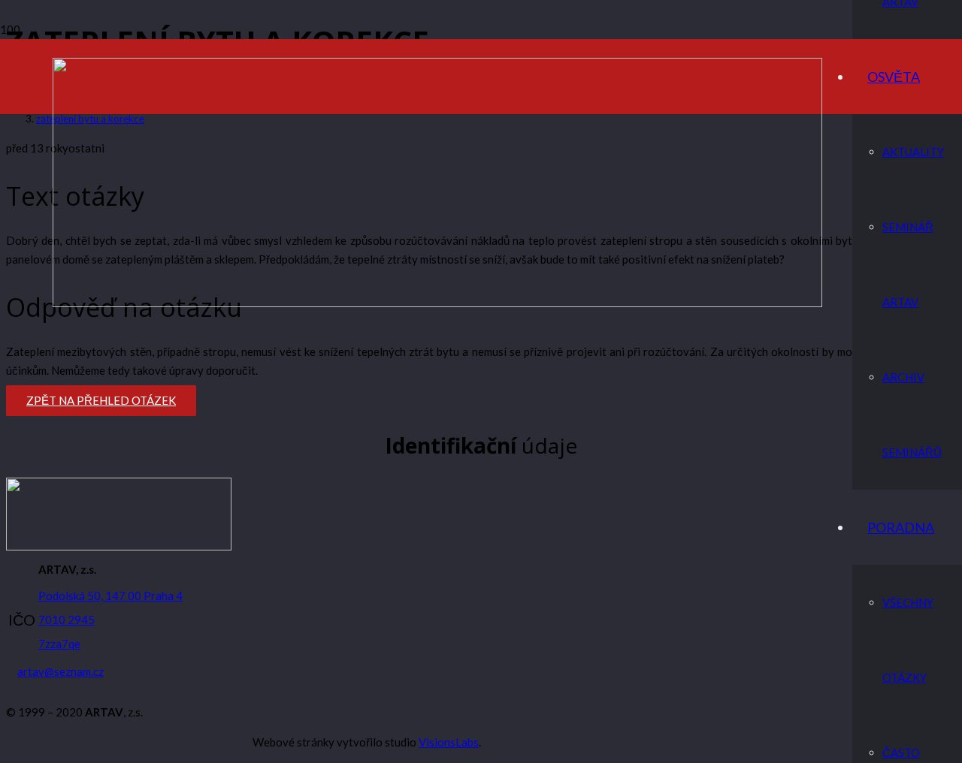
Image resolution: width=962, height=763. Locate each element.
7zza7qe (59, 643)
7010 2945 (66, 619)
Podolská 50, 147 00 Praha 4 (110, 595)
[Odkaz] (437, 302)
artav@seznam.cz (60, 671)
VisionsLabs (449, 742)
